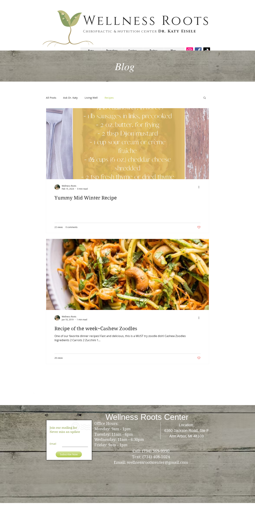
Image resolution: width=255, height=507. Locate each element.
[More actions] (200, 187)
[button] (204, 98)
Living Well (91, 97)
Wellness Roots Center (147, 417)
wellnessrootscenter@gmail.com (157, 462)
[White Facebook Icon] (28, 393)
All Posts (51, 97)
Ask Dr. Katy (70, 97)
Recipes (109, 97)
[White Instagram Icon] (34, 393)
